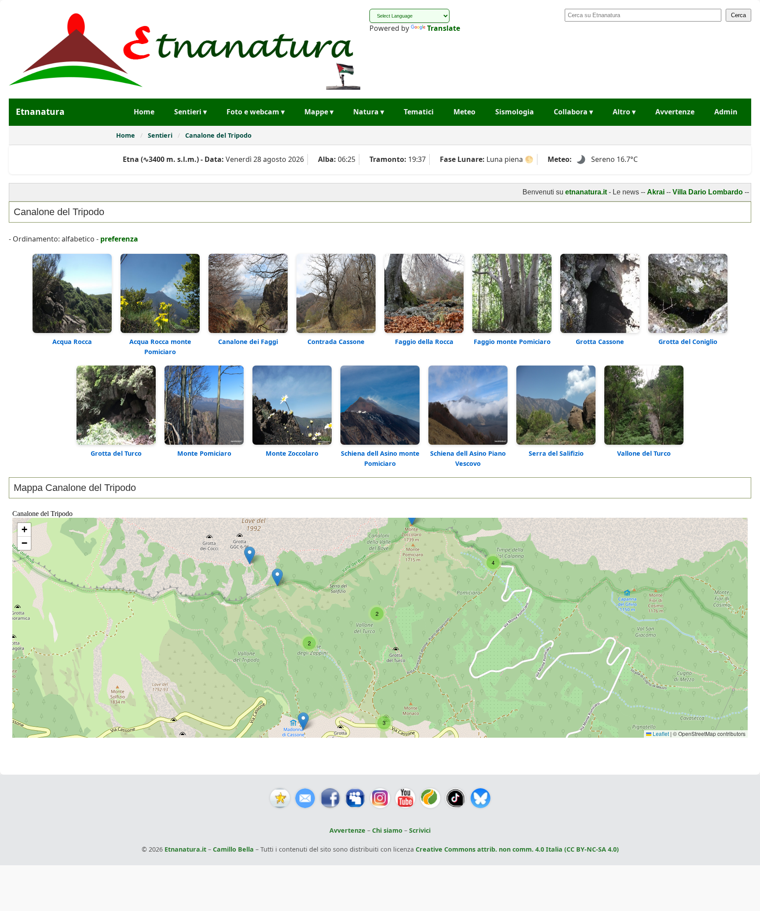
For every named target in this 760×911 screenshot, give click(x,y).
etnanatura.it (556, 192)
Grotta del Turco (116, 453)
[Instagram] (380, 798)
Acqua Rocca (72, 341)
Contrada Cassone (336, 341)
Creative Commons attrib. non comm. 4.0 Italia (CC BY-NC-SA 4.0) (517, 849)
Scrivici (420, 830)
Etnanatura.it (185, 849)
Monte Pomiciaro (204, 453)
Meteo (464, 112)
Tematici (419, 112)
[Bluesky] (480, 798)
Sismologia (514, 112)
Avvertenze (674, 112)
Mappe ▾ (318, 112)
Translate (443, 28)
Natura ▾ (368, 112)
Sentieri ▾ (190, 112)
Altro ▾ (624, 112)
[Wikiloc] (430, 798)
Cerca (738, 15)
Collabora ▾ (573, 112)
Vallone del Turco (644, 453)
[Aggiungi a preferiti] (280, 798)
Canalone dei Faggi (248, 341)
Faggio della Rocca (424, 341)
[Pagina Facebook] (330, 798)
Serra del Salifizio (556, 453)
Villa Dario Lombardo (677, 192)
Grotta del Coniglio (687, 341)
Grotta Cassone (600, 341)
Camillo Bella (233, 849)
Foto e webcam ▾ (256, 112)
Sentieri (161, 135)
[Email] (305, 798)
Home (144, 112)
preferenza (119, 239)
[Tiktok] (455, 798)
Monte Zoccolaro (292, 453)
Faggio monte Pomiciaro (512, 341)
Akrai (625, 192)
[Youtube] (405, 798)
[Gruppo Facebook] (355, 798)
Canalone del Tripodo (218, 135)
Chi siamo (387, 830)
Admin (726, 112)
